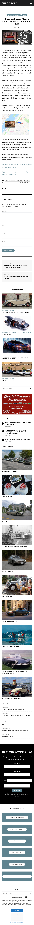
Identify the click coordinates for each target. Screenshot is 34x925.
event (11, 183)
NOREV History (6, 335)
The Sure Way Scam (7, 736)
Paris (28, 183)
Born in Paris (27, 180)
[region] (17, 404)
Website (4, 242)
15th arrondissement (10, 180)
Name (3, 225)
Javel (15, 183)
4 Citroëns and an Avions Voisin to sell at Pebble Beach (16, 716)
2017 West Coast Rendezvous (11, 381)
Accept (17, 910)
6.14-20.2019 (20, 180)
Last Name (17, 772)
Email (3, 234)
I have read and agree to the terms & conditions (18, 795)
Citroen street (5, 183)
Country (4, 780)
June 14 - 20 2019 (22, 183)
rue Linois (12, 185)
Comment (4, 211)
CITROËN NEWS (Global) (14, 15)
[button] (25, 897)
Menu (30, 3)
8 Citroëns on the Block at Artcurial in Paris (15, 312)
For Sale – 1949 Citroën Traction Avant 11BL (14, 709)
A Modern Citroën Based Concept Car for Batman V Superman (15, 358)
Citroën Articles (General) (9, 332)
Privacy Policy (20, 922)
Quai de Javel (5, 185)
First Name (17, 764)
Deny (17, 915)
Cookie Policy (13, 922)
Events (24, 15)
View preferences (17, 919)
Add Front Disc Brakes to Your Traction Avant (15, 730)
